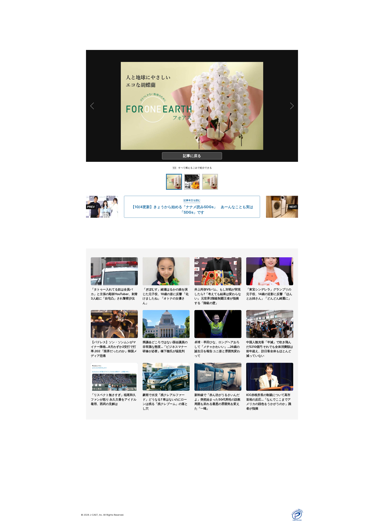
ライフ (85, 450)
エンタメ (86, 473)
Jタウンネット (146, 481)
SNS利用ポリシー (259, 462)
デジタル (86, 462)
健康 (84, 467)
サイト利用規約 (257, 456)
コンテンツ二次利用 (260, 491)
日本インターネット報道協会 (266, 496)
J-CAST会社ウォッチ (150, 462)
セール (85, 479)
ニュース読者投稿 (203, 467)
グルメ (85, 456)
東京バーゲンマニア (149, 476)
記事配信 (253, 485)
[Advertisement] (192, 233)
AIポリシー (254, 467)
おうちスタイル (91, 487)
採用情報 (197, 456)
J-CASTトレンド (147, 456)
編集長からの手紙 (203, 473)
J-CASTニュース (147, 450)
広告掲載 (253, 479)
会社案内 (197, 450)
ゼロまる (142, 487)
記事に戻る (192, 156)
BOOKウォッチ (146, 470)
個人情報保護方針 (259, 450)
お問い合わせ (200, 462)
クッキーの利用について (263, 473)
